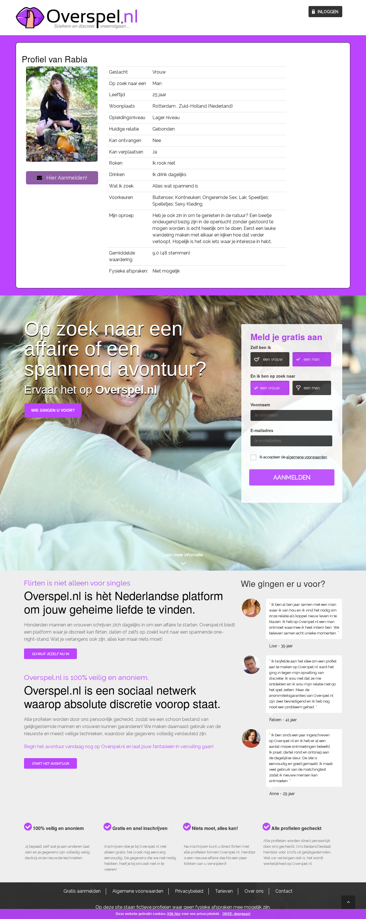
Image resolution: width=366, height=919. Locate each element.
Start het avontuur (50, 764)
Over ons (254, 891)
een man (312, 359)
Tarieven (224, 891)
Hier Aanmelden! (64, 178)
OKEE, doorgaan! (236, 914)
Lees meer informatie (183, 555)
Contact (284, 891)
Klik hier (174, 914)
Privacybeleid (189, 891)
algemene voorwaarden (306, 457)
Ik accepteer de (293, 457)
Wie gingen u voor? (53, 410)
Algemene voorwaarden (137, 891)
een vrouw (273, 359)
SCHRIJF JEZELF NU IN (50, 654)
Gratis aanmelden (82, 891)
